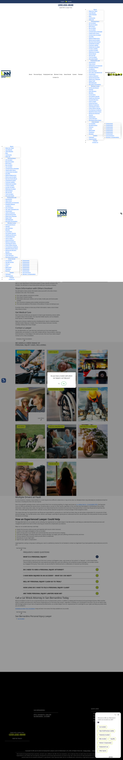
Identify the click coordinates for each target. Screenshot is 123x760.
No (59, 383)
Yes (64, 383)
